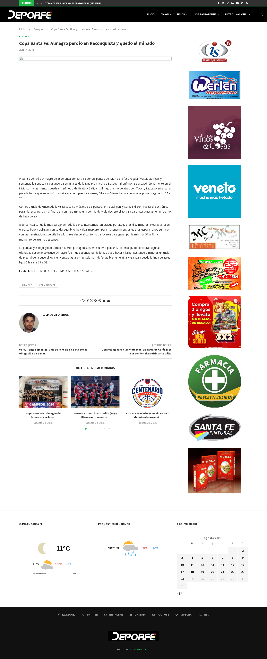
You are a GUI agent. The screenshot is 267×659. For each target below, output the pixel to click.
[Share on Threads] (99, 300)
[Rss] (247, 3)
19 (202, 572)
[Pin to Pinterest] (95, 300)
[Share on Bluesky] (104, 300)
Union (181, 14)
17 (182, 572)
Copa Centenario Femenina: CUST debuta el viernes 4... (147, 415)
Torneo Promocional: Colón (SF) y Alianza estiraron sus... (95, 415)
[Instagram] (228, 3)
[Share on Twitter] (91, 300)
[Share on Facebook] (88, 300)
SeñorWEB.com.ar (140, 649)
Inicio (151, 14)
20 (212, 572)
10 (182, 565)
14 (222, 565)
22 (232, 572)
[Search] (261, 14)
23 (242, 572)
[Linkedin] (232, 3)
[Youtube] (237, 3)
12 (202, 565)
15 (232, 565)
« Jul (179, 593)
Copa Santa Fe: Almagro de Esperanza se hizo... (43, 415)
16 (242, 565)
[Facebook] (218, 3)
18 (192, 572)
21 (222, 572)
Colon (164, 14)
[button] (37, 3)
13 (212, 565)
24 (182, 579)
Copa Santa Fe (47, 285)
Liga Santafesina (205, 14)
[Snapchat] (242, 3)
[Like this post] (83, 300)
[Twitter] (223, 3)
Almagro (27, 285)
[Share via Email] (108, 300)
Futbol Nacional (236, 14)
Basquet (39, 29)
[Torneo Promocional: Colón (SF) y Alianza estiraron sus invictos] (95, 392)
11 (192, 565)
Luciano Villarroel (56, 314)
